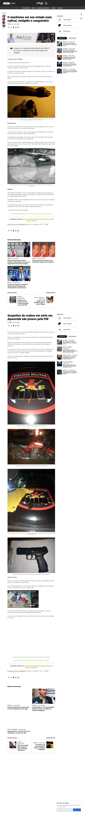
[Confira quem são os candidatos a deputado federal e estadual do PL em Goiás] (59, 71)
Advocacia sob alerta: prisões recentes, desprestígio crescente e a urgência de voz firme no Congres (18, 262)
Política (65, 55)
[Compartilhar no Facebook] (9, 27)
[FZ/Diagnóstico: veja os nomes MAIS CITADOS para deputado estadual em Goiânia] (59, 357)
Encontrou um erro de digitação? (16, 224)
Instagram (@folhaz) (29, 219)
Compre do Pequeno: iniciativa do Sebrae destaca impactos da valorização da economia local (17, 286)
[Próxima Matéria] (49, 299)
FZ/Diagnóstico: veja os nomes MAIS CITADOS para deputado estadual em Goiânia (69, 58)
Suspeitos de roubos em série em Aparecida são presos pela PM (22, 302)
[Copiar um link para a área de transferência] (18, 27)
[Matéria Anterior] (12, 299)
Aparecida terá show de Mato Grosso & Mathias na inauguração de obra (70, 44)
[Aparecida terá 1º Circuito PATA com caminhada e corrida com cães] (18, 720)
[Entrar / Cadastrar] (81, 14)
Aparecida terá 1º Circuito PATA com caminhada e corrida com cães (18, 732)
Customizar (60, 809)
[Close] (81, 802)
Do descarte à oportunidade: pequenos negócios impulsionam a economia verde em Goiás (70, 51)
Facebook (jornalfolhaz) (44, 219)
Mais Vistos (62, 38)
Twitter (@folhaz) (31, 220)
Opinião (9, 24)
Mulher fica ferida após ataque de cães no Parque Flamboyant (22, 747)
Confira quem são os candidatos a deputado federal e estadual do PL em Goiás (70, 71)
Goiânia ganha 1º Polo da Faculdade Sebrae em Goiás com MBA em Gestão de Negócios (43, 708)
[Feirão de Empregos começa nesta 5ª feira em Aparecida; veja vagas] (18, 696)
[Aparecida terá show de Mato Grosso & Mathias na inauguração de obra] (59, 43)
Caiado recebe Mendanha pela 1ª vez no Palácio (39, 302)
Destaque (65, 49)
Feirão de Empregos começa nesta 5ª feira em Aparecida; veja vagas (18, 708)
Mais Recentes (72, 38)
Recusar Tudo (69, 809)
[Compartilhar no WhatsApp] (13, 27)
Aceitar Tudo (77, 809)
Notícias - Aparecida (12, 729)
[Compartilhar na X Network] (11, 27)
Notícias (9, 282)
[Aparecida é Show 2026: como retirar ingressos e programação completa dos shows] (59, 363)
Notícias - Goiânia (67, 347)
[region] (69, 807)
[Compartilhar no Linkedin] (16, 27)
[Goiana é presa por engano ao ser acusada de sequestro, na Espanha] (43, 249)
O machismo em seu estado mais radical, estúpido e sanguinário (39, 747)
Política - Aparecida (39, 297)
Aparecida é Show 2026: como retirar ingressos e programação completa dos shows (70, 65)
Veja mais (64, 806)
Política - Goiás (66, 355)
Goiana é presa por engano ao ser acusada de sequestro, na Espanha (43, 261)
